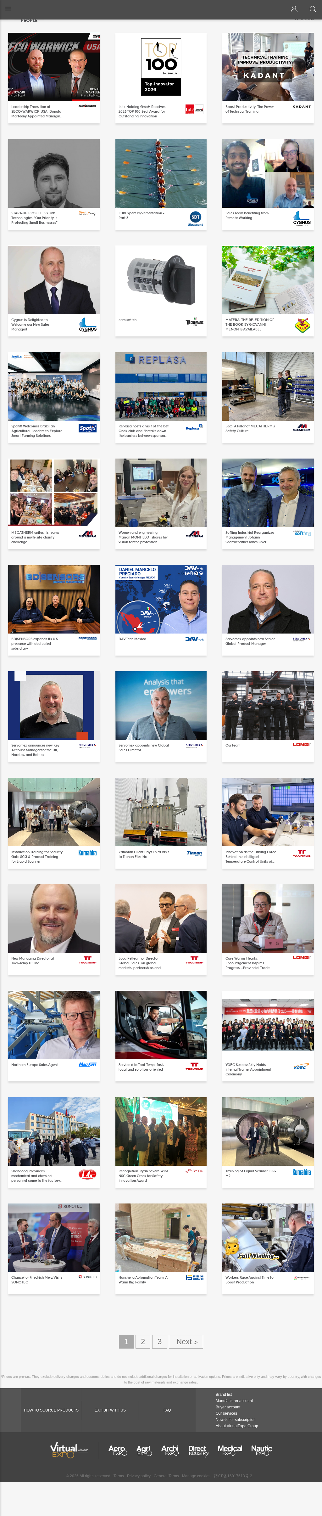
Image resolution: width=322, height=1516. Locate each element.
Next (186, 1341)
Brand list (224, 1394)
